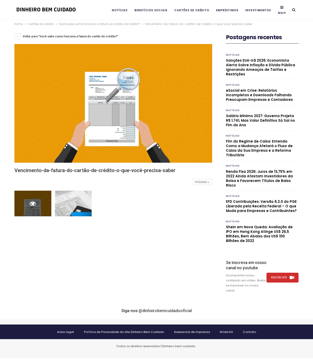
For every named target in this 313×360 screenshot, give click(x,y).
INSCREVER (279, 277)
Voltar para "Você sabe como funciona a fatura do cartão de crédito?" (70, 36)
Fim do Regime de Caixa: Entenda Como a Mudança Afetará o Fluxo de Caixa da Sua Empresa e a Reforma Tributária (259, 148)
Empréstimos (227, 10)
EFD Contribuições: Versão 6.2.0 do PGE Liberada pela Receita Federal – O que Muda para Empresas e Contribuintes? (261, 206)
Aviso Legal (65, 332)
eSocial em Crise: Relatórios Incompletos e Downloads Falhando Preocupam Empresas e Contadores (259, 95)
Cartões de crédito (191, 10)
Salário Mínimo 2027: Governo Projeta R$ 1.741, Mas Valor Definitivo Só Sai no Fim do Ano (260, 120)
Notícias (119, 10)
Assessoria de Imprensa (192, 332)
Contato (249, 332)
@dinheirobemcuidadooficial (165, 310)
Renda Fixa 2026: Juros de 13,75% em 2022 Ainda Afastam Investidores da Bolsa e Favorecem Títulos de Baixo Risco (259, 178)
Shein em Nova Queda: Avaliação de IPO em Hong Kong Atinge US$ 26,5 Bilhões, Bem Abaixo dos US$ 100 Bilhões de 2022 (259, 234)
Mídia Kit (226, 332)
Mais (282, 13)
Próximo (201, 182)
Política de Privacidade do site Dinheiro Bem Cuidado (124, 332)
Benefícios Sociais (151, 10)
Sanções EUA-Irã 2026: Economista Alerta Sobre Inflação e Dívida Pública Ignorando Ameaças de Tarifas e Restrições (260, 67)
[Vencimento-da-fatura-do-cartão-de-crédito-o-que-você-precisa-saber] (73, 203)
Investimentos (258, 10)
